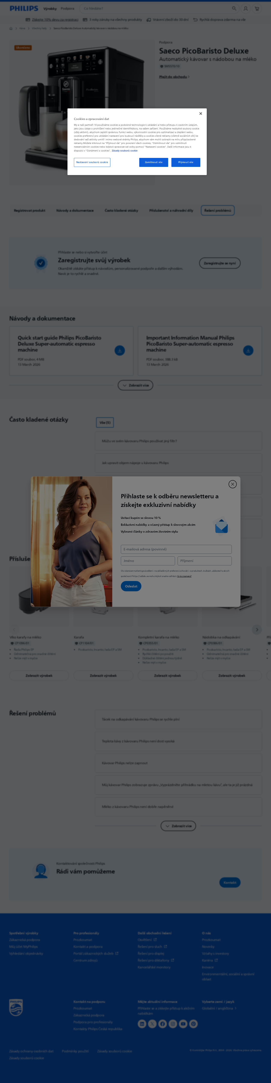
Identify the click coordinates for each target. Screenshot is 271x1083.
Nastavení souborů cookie (92, 162)
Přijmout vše (185, 162)
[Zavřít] (200, 113)
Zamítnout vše (153, 162)
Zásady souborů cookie (125, 150)
